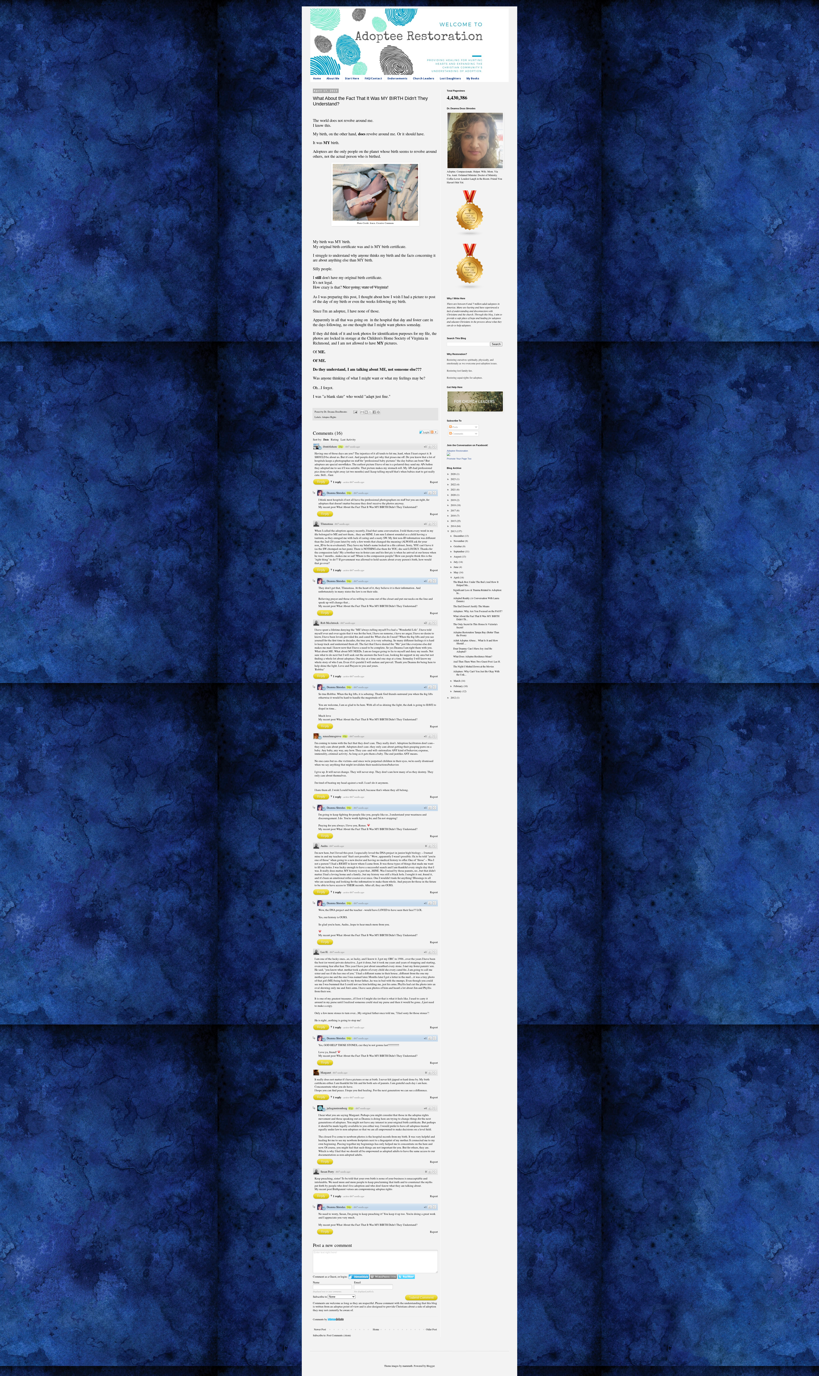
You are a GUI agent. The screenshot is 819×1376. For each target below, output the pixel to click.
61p (351, 1108)
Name (316, 1282)
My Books (472, 78)
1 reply (337, 482)
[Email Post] (355, 411)
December (459, 535)
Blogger (430, 1365)
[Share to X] (370, 412)
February (458, 686)
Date (326, 439)
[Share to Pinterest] (378, 412)
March (457, 680)
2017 (453, 510)
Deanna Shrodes (336, 493)
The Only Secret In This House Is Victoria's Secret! (475, 625)
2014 (453, 526)
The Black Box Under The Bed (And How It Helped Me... (475, 583)
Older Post (431, 1329)
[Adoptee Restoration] (448, 455)
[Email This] (362, 412)
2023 (453, 479)
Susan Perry (327, 1171)
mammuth (407, 1365)
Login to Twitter (406, 1276)
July (456, 561)
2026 (453, 474)
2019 (453, 500)
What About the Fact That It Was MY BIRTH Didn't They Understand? (376, 507)
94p (349, 493)
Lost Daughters (450, 78)
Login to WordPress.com (383, 1276)
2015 (453, 520)
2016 (453, 515)
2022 (453, 484)
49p (345, 736)
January (458, 691)
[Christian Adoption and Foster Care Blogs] (470, 235)
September (459, 551)
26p (341, 446)
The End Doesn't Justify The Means (471, 606)
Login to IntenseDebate (359, 1276)
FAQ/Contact (373, 78)
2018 (453, 505)
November (459, 541)
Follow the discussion (434, 432)
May (456, 572)
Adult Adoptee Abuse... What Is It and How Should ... (475, 642)
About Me (333, 78)
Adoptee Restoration (457, 450)
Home (317, 78)
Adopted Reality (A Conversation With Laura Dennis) (476, 599)
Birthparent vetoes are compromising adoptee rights (362, 1189)
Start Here (352, 78)
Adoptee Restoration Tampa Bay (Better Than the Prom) (476, 633)
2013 (453, 531)
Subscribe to (320, 1297)
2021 (453, 489)
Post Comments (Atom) (339, 1335)
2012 (453, 697)
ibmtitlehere (330, 446)
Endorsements (397, 78)
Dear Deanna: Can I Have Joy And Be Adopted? (472, 650)
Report (434, 482)
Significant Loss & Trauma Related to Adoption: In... (477, 591)
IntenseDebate (335, 1319)
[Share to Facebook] (374, 412)
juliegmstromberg (337, 1108)
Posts (455, 427)
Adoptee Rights (329, 417)
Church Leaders (423, 78)
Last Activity (348, 439)
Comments (457, 433)
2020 (453, 494)
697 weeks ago (353, 446)
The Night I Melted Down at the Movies (473, 666)
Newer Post (320, 1329)
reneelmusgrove (332, 736)
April (457, 577)
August (458, 556)
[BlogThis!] (366, 412)
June (456, 567)
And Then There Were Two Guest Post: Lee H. (477, 661)
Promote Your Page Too (459, 458)
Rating (335, 439)
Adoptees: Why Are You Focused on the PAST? (477, 611)
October (458, 546)
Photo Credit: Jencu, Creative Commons (375, 223)
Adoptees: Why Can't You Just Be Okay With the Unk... (476, 673)
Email (357, 1282)
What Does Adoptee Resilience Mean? (472, 656)
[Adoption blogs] (470, 288)
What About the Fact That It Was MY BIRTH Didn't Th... (476, 617)
